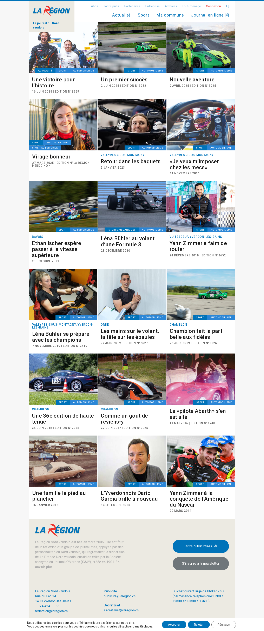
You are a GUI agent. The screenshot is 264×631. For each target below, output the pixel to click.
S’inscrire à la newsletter (200, 564)
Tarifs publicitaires (198, 546)
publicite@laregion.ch (120, 596)
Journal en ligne (208, 15)
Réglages (146, 626)
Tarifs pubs (111, 6)
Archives (171, 6)
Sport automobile (45, 147)
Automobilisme (83, 70)
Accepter (174, 624)
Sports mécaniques (122, 230)
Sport (143, 15)
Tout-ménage (191, 6)
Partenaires (132, 6)
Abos (94, 6)
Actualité (121, 15)
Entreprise (152, 6)
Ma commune (170, 15)
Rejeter (199, 624)
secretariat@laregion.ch (121, 610)
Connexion (213, 6)
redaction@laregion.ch (51, 611)
